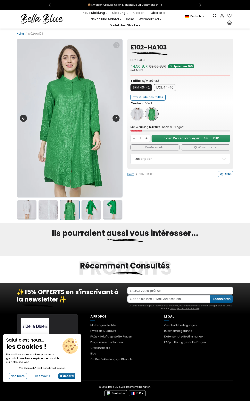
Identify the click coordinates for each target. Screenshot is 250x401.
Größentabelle (100, 348)
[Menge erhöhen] (146, 138)
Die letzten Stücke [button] (124, 25)
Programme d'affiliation (106, 342)
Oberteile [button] (158, 13)
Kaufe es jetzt (155, 147)
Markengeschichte (103, 325)
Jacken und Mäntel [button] (104, 19)
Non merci (18, 376)
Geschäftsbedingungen (180, 325)
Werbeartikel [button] (149, 19)
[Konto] (222, 16)
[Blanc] (137, 114)
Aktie (227, 174)
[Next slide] (116, 118)
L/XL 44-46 (164, 87)
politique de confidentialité (184, 308)
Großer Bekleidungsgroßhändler (112, 359)
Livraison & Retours (103, 331)
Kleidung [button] (119, 13)
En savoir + (42, 376)
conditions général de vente (216, 305)
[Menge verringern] (134, 138)
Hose (130, 19)
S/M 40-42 (141, 87)
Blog (93, 353)
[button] (95, 13)
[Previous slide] (23, 118)
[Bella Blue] (42, 18)
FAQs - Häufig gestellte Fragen (111, 336)
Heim (20, 34)
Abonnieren (221, 299)
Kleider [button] (138, 13)
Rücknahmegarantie (178, 331)
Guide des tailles (151, 97)
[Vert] (152, 114)
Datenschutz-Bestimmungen (184, 336)
